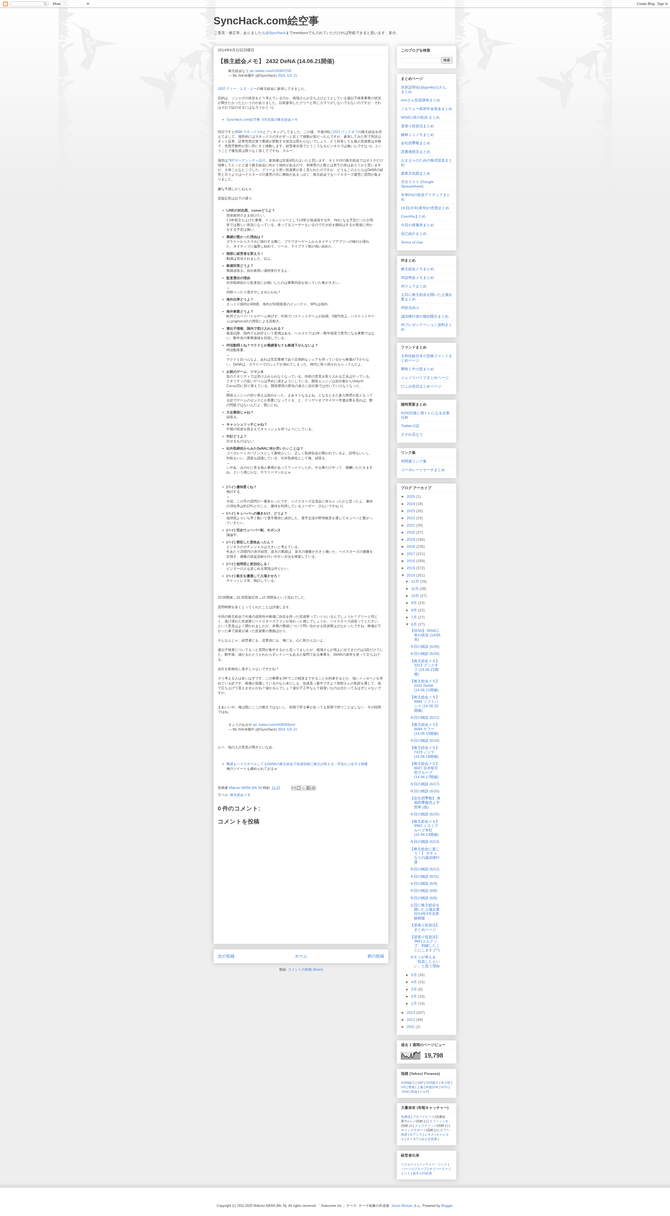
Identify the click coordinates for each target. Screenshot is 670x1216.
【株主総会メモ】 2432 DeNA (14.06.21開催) (424, 685)
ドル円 (424, 1091)
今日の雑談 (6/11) (424, 876)
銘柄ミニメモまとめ (417, 134)
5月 (414, 975)
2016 (411, 561)
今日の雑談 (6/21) (424, 717)
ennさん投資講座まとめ (420, 100)
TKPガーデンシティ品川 (246, 160)
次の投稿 (226, 956)
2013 (411, 1012)
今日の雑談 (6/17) (424, 784)
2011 (411, 1027)
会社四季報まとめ (415, 143)
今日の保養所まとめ (417, 225)
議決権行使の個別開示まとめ (425, 316)
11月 (415, 589)
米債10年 (432, 1087)
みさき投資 (429, 1139)
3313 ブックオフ (345, 132)
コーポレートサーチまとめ (423, 470)
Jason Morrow (401, 1206)
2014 (411, 575)
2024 (411, 504)
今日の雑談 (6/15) (424, 814)
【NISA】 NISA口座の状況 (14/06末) (425, 635)
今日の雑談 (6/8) (423, 890)
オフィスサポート (413, 1130)
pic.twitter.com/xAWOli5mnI (274, 725)
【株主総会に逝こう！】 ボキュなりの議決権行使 (425, 855)
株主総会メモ (240, 795)
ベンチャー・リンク (433, 1164)
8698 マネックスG (249, 132)
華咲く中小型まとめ (417, 369)
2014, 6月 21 (287, 76)
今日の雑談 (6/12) (424, 869)
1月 (414, 1003)
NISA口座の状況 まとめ (420, 117)
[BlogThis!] (298, 788)
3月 (414, 989)
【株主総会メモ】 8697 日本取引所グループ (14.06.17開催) (424, 770)
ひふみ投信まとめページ (421, 386)
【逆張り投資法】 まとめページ (424, 927)
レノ (412, 1121)
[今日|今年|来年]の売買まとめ (425, 208)
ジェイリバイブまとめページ (425, 377)
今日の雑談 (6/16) (424, 791)
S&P (420, 1082)
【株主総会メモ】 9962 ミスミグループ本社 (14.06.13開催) (424, 828)
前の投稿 (375, 956)
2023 (411, 511)
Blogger (447, 1206)
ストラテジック (426, 1125)
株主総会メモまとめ (417, 269)
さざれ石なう (412, 434)
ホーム (301, 956)
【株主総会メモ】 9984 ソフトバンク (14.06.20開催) (424, 703)
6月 (414, 624)
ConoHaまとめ (413, 216)
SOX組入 (432, 1082)
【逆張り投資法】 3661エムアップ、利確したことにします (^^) (425, 943)
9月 (414, 603)
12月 (415, 581)
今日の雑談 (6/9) (423, 883)
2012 (411, 1020)
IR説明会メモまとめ (417, 277)
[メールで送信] (293, 788)
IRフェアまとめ (414, 286)
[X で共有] (303, 788)
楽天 (416, 1173)
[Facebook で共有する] (308, 788)
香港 (411, 1087)
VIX (403, 1087)
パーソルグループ (414, 1168)
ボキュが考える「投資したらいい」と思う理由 (425, 961)
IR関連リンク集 (414, 461)
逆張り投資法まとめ (417, 126)
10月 (415, 596)
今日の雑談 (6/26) (424, 653)
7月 (414, 617)
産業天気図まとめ (415, 173)
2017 (411, 554)
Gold (405, 1091)
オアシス (416, 1134)
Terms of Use (412, 242)
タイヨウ (412, 1139)
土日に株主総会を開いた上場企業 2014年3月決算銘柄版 (425, 911)
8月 (414, 610)
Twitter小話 (410, 426)
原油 (414, 1091)
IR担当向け (410, 308)
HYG (444, 1087)
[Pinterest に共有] (313, 788)
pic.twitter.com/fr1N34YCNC (271, 71)
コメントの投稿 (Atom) (305, 969)
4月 (414, 982)
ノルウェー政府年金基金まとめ (426, 109)
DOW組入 (408, 1082)
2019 (411, 539)
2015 (411, 568)
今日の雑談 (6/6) (423, 898)
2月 (414, 996)
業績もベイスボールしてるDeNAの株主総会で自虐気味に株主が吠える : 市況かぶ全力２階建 (297, 764)
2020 (411, 532)
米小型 (445, 1082)
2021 (411, 525)
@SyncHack (275, 33)
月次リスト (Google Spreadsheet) (417, 184)
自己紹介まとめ (414, 233)
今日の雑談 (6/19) (424, 740)
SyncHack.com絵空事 (266, 20)
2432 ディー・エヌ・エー (237, 89)
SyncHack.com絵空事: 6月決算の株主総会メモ (262, 119)
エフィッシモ (438, 1121)
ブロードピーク (424, 1116)
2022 (411, 518)
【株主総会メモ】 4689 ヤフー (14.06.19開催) (424, 729)
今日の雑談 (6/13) (424, 841)
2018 (411, 546)
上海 (420, 1087)
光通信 (405, 1116)
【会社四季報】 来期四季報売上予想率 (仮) (425, 802)
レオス (429, 1134)
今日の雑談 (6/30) (424, 646)
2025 (411, 496)
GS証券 (426, 1173)
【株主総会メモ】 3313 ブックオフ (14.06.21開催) (424, 667)
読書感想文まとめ (415, 152)
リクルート (409, 1164)
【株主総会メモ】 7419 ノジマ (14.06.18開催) (424, 752)
